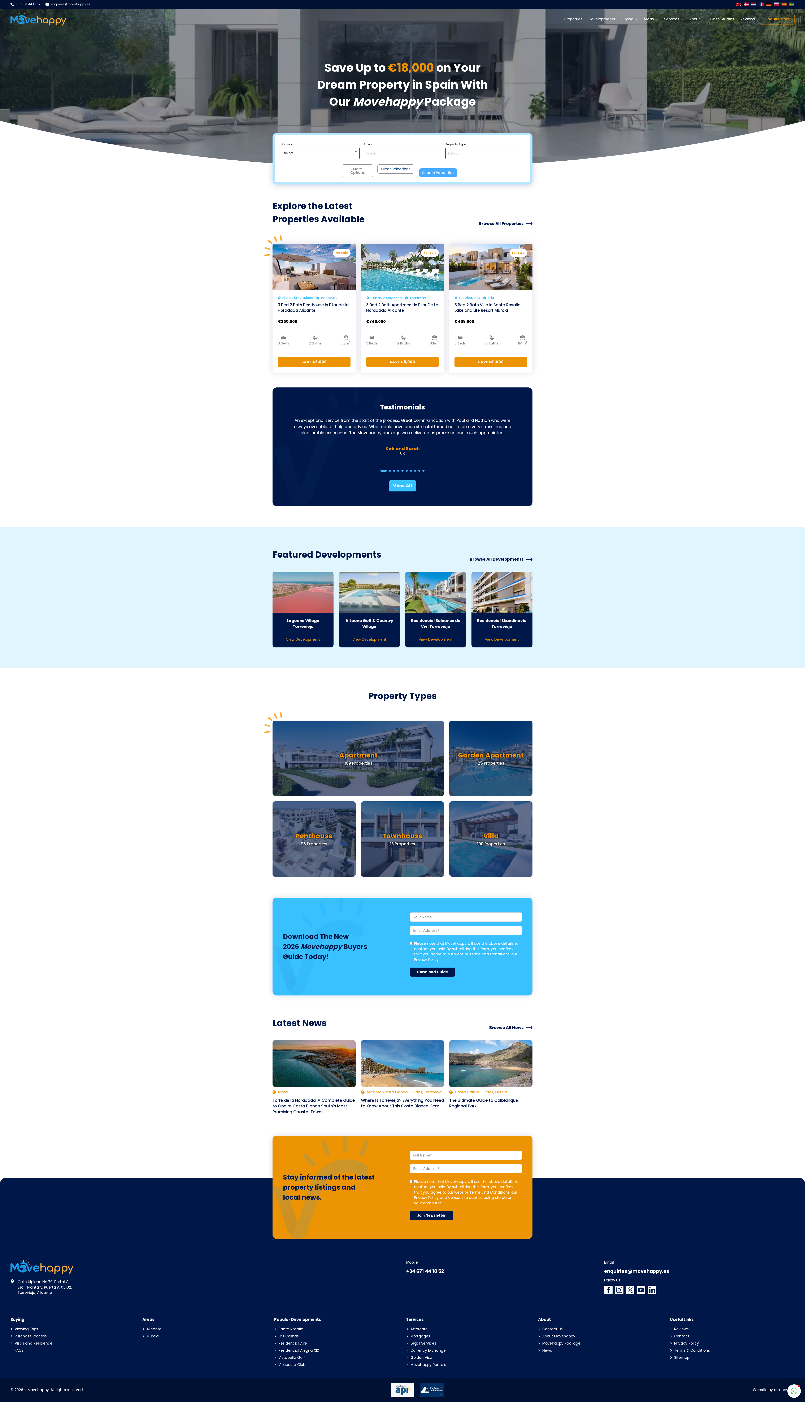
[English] (739, 4)
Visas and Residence (33, 1343)
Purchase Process (31, 1336)
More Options (357, 170)
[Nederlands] (754, 4)
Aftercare (419, 1329)
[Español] (784, 4)
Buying (627, 19)
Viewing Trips (26, 1329)
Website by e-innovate (774, 1389)
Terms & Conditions (692, 1350)
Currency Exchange (428, 1350)
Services (671, 19)
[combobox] (321, 153)
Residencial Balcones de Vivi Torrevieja (435, 623)
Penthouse (314, 836)
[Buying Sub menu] (637, 19)
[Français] (761, 4)
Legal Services (423, 1343)
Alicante (154, 1329)
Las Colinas (288, 1336)
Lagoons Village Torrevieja (303, 623)
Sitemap (681, 1357)
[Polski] (776, 4)
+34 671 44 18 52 (28, 4)
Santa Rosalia (290, 1329)
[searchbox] (402, 154)
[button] (794, 1391)
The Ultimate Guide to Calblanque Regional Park (483, 1103)
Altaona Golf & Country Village (369, 623)
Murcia (153, 1336)
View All (402, 486)
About (694, 19)
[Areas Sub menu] (657, 19)
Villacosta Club (291, 1364)
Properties (573, 19)
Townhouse (402, 836)
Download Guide (432, 972)
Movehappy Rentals (428, 1364)
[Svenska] (792, 4)
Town (368, 144)
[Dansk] (746, 4)
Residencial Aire (292, 1343)
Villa (491, 836)
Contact (681, 1336)
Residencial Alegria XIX (298, 1350)
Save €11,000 (491, 361)
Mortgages (420, 1336)
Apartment (358, 755)
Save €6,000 (314, 361)
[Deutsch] (769, 4)
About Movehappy (558, 1336)
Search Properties (438, 172)
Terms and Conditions (489, 954)
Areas (649, 19)
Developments (602, 19)
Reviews (747, 19)
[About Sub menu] (703, 19)
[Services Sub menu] (682, 19)
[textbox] (289, 153)
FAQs (19, 1350)
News (547, 1350)
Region (287, 144)
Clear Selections (395, 169)
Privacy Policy (426, 959)
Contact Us (552, 1329)
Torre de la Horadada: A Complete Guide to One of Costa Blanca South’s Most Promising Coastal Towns (314, 1106)
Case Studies (722, 19)
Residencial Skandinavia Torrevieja (502, 623)
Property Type (455, 144)
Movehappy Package (561, 1343)
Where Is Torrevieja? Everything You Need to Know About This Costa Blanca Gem (402, 1103)
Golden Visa (421, 1357)
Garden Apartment (491, 755)
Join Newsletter (431, 1215)
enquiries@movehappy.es (70, 4)
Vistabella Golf (291, 1357)
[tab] (383, 471)
